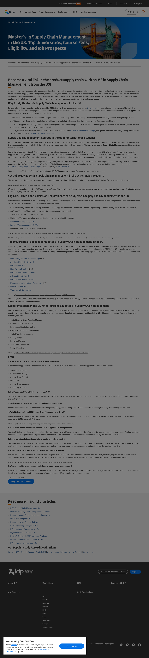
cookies (14, 645)
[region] (44, 646)
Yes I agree (72, 646)
